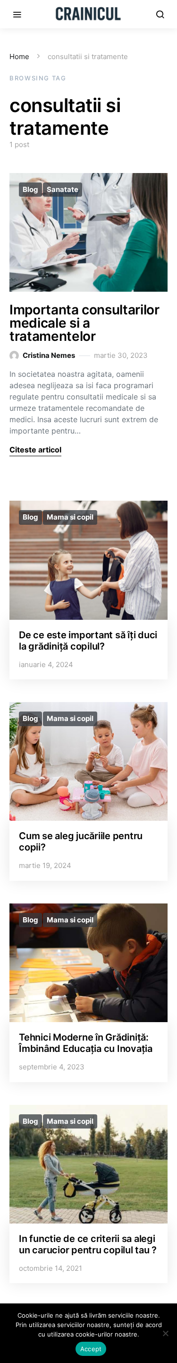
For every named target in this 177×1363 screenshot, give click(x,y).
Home (19, 56)
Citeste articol (35, 449)
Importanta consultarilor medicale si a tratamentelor (84, 323)
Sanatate (62, 189)
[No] (165, 1333)
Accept (91, 1349)
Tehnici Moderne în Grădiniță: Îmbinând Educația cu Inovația (85, 1043)
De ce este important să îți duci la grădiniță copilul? (88, 640)
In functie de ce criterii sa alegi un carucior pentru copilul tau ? (88, 1244)
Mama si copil (70, 516)
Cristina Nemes (49, 355)
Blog (30, 189)
